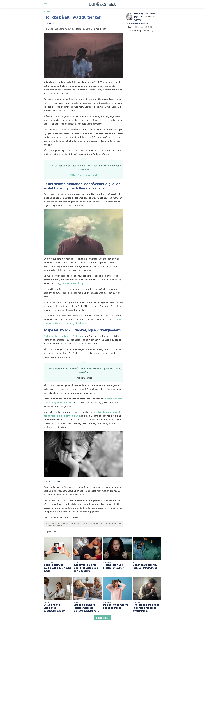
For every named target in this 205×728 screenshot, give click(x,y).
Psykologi (107, 562)
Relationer (48, 562)
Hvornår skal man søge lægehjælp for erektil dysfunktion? (146, 607)
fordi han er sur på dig (72, 283)
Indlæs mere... (102, 618)
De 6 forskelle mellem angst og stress (115, 606)
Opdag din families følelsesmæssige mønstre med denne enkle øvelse (84, 607)
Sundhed (136, 602)
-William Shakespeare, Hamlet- (84, 175)
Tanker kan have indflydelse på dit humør (64, 336)
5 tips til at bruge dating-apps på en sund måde (57, 567)
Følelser (77, 602)
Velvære (47, 11)
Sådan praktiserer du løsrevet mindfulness (145, 566)
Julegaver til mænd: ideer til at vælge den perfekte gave (85, 567)
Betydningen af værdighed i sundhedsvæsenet (54, 607)
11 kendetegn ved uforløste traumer (113, 566)
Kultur (76, 562)
